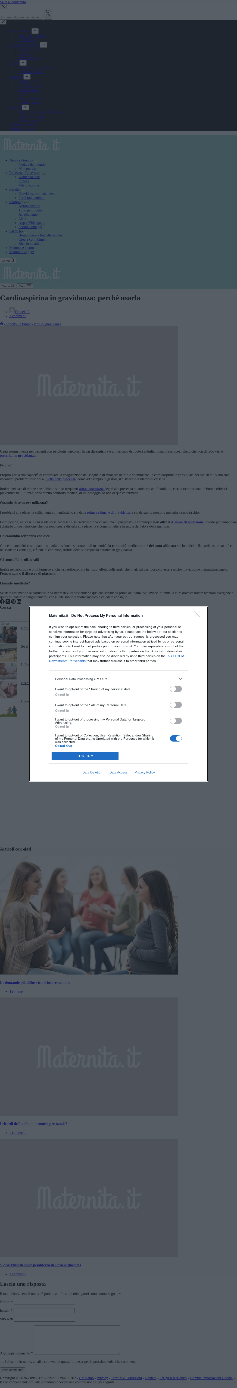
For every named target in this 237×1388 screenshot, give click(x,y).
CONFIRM (85, 756)
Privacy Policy (145, 772)
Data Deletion (92, 772)
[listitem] (118, 678)
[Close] (198, 616)
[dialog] (118, 694)
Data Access (118, 772)
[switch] (176, 689)
